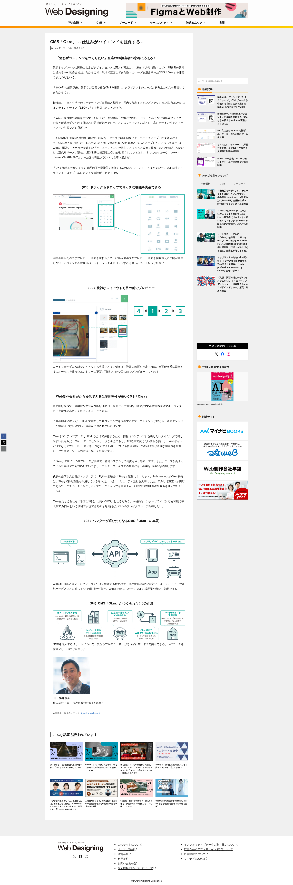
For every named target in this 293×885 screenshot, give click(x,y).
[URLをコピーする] (3, 448)
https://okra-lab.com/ (90, 713)
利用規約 (123, 859)
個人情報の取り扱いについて (135, 868)
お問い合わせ (126, 863)
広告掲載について (195, 854)
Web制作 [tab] (205, 183)
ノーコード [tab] (240, 183)
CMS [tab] (222, 183)
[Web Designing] (85, 10)
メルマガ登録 (126, 849)
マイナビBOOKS (194, 859)
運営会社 (123, 854)
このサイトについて (130, 844)
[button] (3, 436)
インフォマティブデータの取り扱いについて (211, 844)
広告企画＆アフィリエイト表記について (208, 849)
